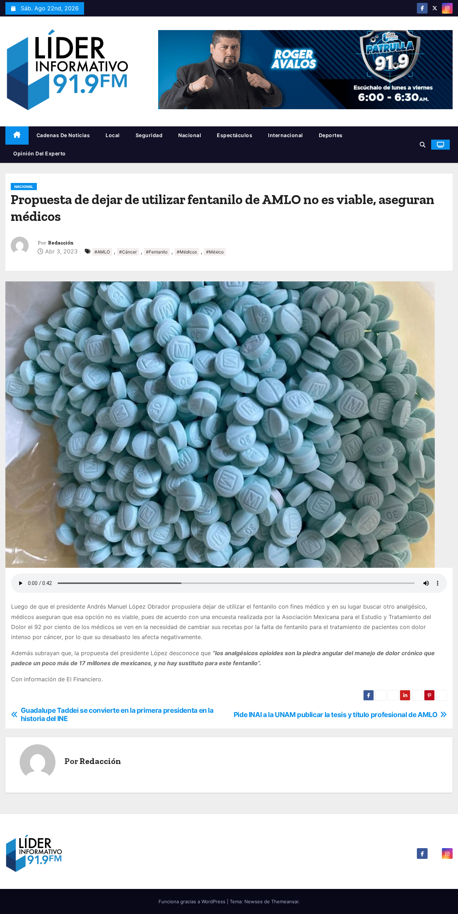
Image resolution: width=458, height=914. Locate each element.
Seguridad (149, 135)
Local (113, 135)
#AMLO (102, 252)
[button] (422, 144)
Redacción (61, 243)
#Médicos (187, 252)
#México (215, 252)
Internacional (285, 135)
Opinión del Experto (39, 153)
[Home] (17, 135)
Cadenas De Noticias (63, 135)
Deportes (331, 135)
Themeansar (284, 901)
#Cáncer (128, 252)
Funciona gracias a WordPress (193, 901)
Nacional (189, 135)
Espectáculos (234, 135)
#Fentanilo (156, 252)
